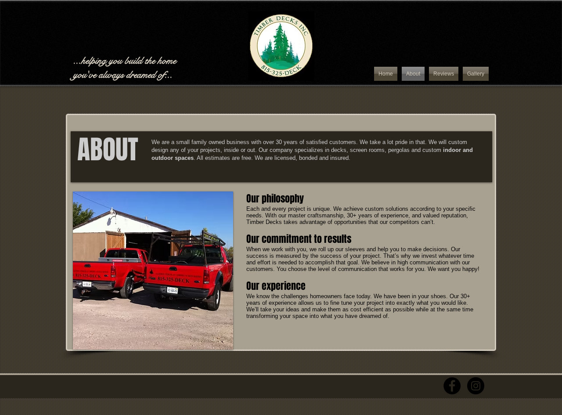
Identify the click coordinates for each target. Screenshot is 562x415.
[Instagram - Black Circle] (475, 385)
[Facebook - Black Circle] (452, 385)
